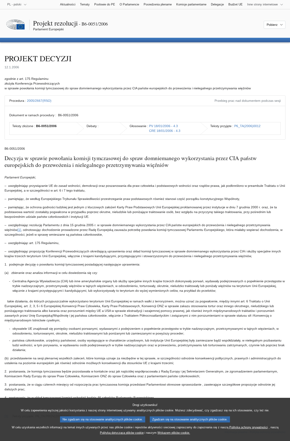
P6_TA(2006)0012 (247, 126)
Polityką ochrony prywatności (248, 427)
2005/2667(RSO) (39, 100)
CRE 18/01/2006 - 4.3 (164, 131)
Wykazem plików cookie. (173, 432)
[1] (19, 230)
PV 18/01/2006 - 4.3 (163, 126)
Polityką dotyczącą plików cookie (122, 432)
